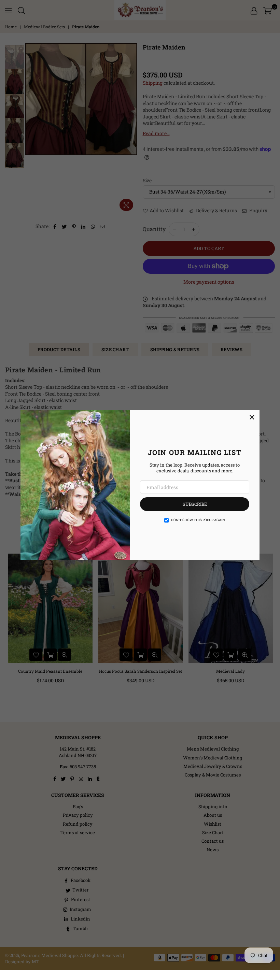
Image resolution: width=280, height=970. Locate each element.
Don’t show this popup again (198, 520)
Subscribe (195, 504)
